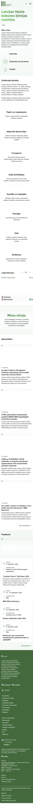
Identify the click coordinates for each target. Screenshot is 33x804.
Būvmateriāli (6, 720)
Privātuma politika (6, 798)
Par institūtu (5, 696)
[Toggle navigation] (30, 3)
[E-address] (4, 756)
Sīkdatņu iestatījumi (6, 795)
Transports (5, 722)
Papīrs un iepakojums (8, 718)
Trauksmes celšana (6, 781)
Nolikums (3, 775)
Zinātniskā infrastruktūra (9, 705)
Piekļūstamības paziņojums (8, 800)
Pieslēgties (7, 690)
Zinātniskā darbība (7, 703)
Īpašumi (3, 777)
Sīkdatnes (4, 793)
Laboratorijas (6, 707)
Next (29, 272)
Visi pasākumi (25, 646)
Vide (3, 732)
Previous (23, 272)
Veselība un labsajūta (8, 727)
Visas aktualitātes (24, 525)
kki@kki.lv (6, 744)
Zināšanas (5, 734)
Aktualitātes (5, 710)
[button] (3, 25)
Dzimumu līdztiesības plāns (8, 779)
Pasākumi (5, 712)
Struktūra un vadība (8, 698)
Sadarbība (5, 700)
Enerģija (4, 729)
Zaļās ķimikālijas (7, 725)
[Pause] (16, 25)
